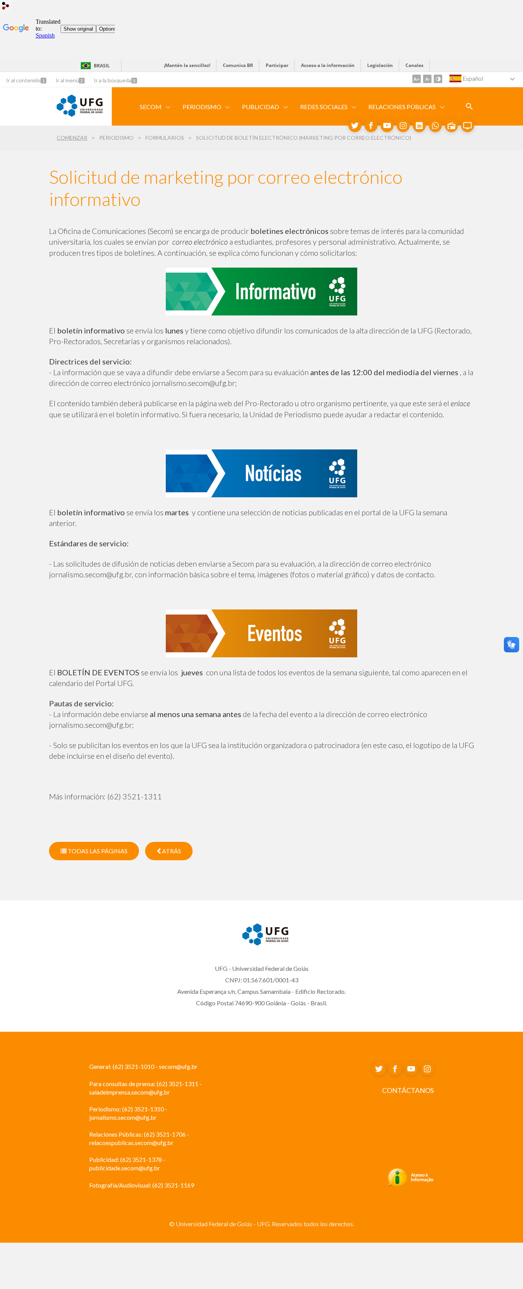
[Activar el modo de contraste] (438, 79)
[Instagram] (403, 125)
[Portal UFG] (80, 114)
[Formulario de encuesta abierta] (469, 106)
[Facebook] (371, 125)
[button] (151, 106)
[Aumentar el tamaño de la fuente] (416, 79)
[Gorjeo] (354, 125)
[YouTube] (387, 125)
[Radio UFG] (451, 125)
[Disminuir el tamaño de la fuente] (427, 79)
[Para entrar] (5, 6)
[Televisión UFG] (467, 125)
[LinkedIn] (419, 125)
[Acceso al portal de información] (410, 1185)
